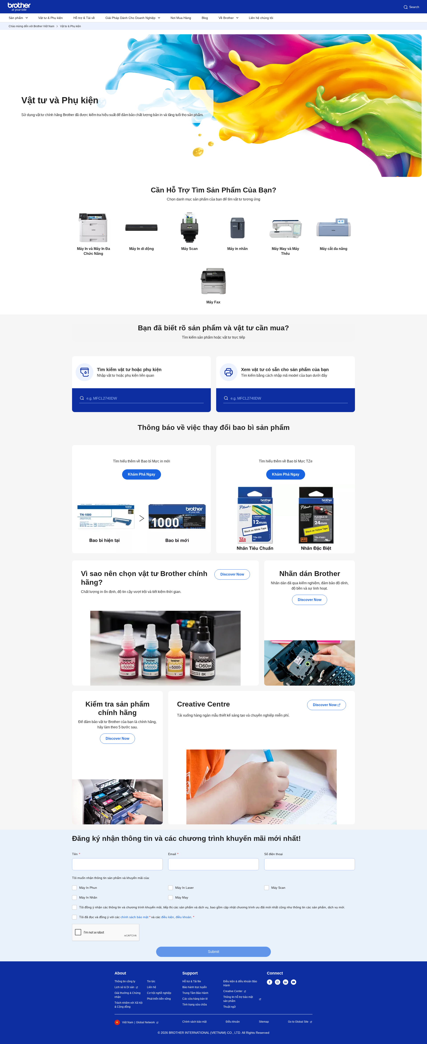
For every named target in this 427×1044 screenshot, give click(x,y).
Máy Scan (278, 887)
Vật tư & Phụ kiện (50, 18)
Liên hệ (151, 987)
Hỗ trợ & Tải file (191, 981)
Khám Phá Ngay (141, 474)
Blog (205, 18)
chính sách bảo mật (134, 917)
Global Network (145, 1022)
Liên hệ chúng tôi (261, 18)
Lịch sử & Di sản (124, 987)
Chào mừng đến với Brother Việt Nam (31, 26)
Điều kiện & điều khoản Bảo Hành (240, 983)
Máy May (181, 897)
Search (414, 7)
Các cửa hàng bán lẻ (195, 998)
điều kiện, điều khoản (176, 917)
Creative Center (232, 991)
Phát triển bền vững (159, 998)
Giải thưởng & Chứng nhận (128, 995)
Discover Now (232, 574)
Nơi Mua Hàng (181, 18)
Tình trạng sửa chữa (194, 1004)
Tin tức (151, 981)
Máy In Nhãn (88, 897)
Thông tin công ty (125, 981)
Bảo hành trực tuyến (194, 987)
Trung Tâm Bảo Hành (195, 993)
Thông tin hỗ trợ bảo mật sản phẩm (238, 999)
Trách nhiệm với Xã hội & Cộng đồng (129, 1004)
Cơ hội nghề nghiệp (159, 993)
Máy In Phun (88, 887)
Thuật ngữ (229, 1006)
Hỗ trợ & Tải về (84, 18)
